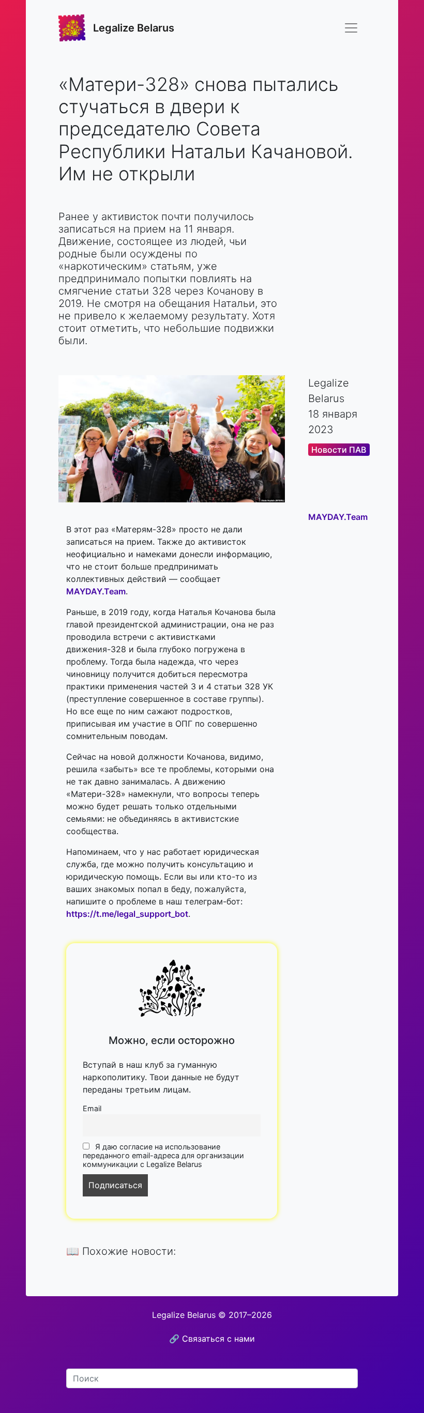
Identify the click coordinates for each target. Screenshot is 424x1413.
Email (92, 1108)
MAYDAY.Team (96, 591)
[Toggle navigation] (351, 28)
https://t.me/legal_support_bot (127, 914)
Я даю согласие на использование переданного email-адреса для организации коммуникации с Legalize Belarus (163, 1155)
